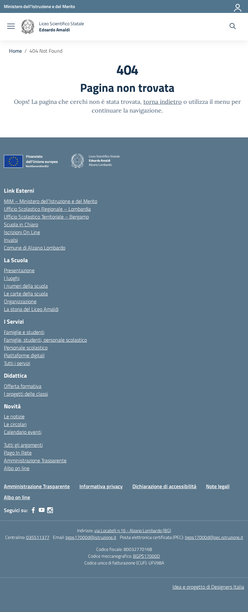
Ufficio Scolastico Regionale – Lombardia (47, 209)
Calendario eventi (22, 432)
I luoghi (11, 278)
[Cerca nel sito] (233, 27)
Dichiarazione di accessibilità (164, 486)
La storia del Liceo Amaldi (31, 309)
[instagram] (50, 510)
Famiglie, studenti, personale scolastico (45, 340)
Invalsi (11, 240)
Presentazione (19, 270)
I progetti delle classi (26, 394)
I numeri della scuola (26, 286)
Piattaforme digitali (24, 355)
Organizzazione (20, 301)
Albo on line (16, 468)
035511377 (37, 537)
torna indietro (162, 101)
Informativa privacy (101, 486)
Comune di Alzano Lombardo (34, 248)
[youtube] (42, 510)
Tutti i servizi (17, 363)
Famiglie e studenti (24, 332)
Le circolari (15, 424)
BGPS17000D (146, 556)
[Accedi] (238, 6)
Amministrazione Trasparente (35, 460)
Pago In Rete (18, 452)
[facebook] (33, 510)
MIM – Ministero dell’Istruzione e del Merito (50, 201)
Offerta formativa (22, 386)
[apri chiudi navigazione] (11, 27)
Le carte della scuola (26, 293)
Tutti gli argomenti (23, 445)
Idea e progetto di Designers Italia (208, 587)
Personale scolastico (25, 347)
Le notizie (14, 416)
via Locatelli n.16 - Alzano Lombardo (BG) (132, 530)
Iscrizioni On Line (22, 232)
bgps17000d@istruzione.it (91, 537)
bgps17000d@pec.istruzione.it (214, 537)
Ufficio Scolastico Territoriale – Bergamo (46, 216)
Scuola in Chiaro (21, 224)
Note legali (218, 486)
